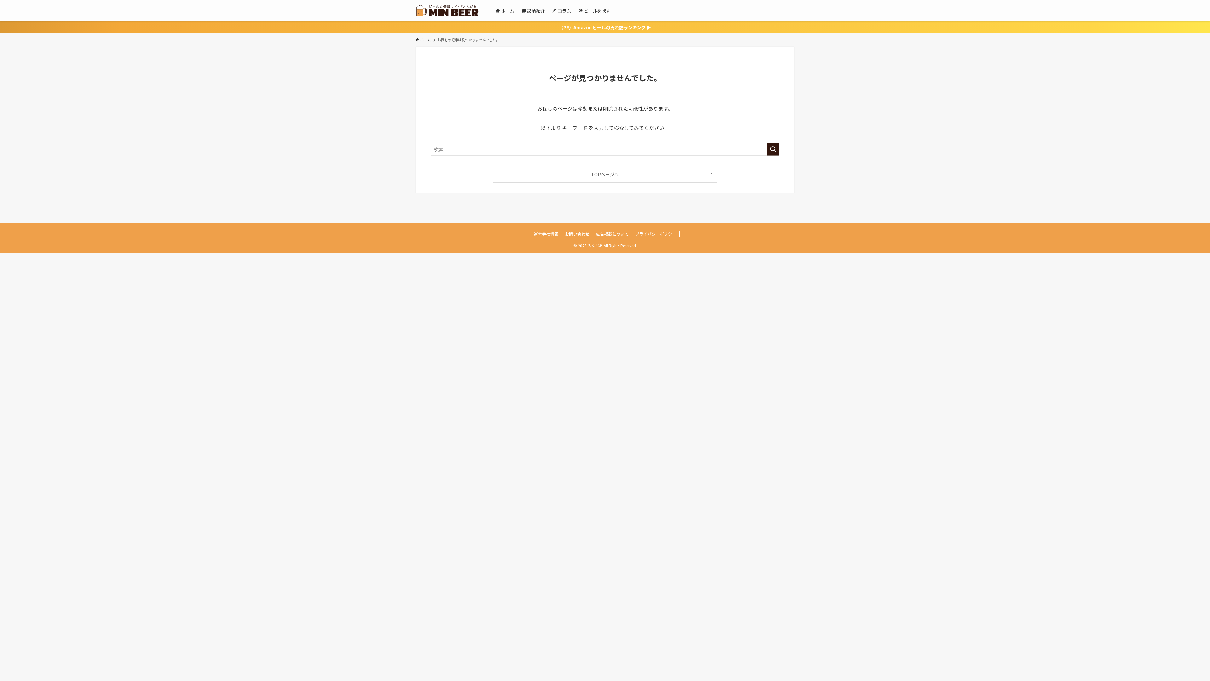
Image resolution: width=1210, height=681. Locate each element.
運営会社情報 (546, 234)
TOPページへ (605, 174)
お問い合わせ (577, 234)
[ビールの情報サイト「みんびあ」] (447, 10)
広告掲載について (612, 234)
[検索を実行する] (773, 149)
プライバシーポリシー (655, 234)
